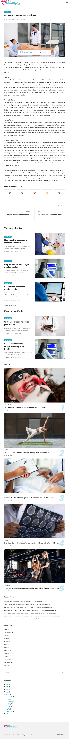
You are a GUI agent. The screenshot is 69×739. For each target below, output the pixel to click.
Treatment (8, 495)
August (9, 703)
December (10, 696)
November (10, 698)
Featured (7, 638)
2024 (7, 687)
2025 (7, 686)
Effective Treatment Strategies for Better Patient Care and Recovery (29, 498)
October (9, 699)
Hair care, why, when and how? (50, 215)
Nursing (6, 656)
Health (7, 540)
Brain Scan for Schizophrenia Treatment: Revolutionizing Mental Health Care (31, 543)
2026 (7, 684)
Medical (6, 647)
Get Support (60, 735)
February (9, 711)
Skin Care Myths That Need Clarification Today (18, 619)
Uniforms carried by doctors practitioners (16, 323)
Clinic (5, 630)
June (8, 706)
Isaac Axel (29, 52)
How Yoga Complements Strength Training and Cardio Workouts (27, 453)
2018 (7, 713)
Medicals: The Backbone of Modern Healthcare (16, 241)
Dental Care (9, 404)
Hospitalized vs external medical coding (14, 288)
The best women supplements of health (18, 216)
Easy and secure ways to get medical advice (16, 265)
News (5, 653)
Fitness (7, 585)
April (8, 710)
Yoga (7, 450)
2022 (7, 691)
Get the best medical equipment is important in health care (15, 346)
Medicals (7, 11)
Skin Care (7, 659)
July (8, 704)
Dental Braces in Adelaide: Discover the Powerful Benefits (25, 407)
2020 (7, 694)
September (10, 701)
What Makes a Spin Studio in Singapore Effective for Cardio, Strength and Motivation (29, 616)
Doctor (6, 635)
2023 (7, 689)
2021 (7, 693)
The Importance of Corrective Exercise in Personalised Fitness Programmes (31, 588)
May (8, 708)
